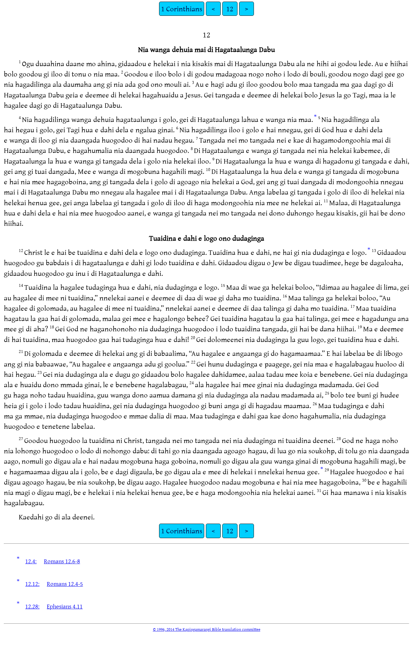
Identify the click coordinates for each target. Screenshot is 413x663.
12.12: (32, 583)
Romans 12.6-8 (62, 561)
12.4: (30, 561)
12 (229, 8)
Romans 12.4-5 (65, 583)
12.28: (32, 606)
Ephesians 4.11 (65, 606)
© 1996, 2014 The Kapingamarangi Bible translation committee (206, 629)
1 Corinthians (181, 8)
